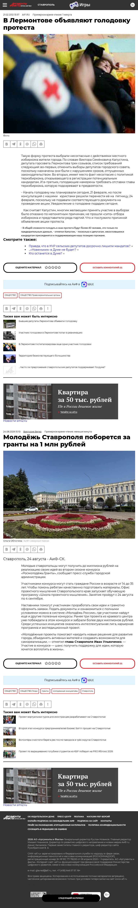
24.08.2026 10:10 (11, 431)
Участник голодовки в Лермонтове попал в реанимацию (50, 332)
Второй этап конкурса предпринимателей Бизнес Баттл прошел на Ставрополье (64, 728)
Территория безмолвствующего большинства (44, 355)
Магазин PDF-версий (98, 817)
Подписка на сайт (87, 821)
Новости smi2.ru (15, 421)
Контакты (106, 821)
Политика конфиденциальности (107, 825)
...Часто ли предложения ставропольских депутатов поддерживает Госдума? (62, 367)
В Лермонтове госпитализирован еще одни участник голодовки (55, 344)
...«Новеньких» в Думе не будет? (52, 249)
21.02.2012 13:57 (11, 14)
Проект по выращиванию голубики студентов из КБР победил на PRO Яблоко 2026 (66, 751)
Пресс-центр (64, 817)
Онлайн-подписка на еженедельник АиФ (51, 821)
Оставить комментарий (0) (107, 267)
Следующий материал (71, 898)
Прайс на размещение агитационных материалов (56, 825)
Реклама (79, 817)
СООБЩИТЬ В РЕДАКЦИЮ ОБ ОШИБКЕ (47, 829)
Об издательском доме (41, 817)
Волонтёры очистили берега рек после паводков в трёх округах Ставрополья (62, 739)
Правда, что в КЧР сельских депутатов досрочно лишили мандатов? (79, 246)
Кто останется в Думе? (45, 253)
